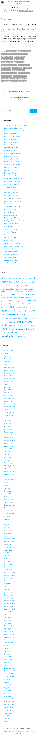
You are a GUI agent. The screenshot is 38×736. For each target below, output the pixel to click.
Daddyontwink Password (12, 201)
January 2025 (8, 401)
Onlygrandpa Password (12, 243)
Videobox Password (10, 187)
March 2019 (8, 592)
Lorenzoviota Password (12, 139)
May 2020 (7, 558)
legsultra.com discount (18, 70)
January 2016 (8, 699)
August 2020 (8, 550)
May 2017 (7, 654)
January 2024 (8, 435)
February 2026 (9, 367)
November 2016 (9, 671)
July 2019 (7, 586)
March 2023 (8, 463)
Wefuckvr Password (10, 232)
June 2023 (7, 454)
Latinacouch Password (11, 167)
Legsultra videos (6, 70)
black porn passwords (24, 51)
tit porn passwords (22, 81)
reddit (4, 328)
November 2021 (9, 508)
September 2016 (9, 676)
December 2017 (9, 634)
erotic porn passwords (21, 54)
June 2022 (7, 488)
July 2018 (7, 615)
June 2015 (7, 718)
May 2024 (7, 423)
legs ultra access (19, 59)
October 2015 (8, 707)
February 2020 (9, 567)
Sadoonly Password (10, 150)
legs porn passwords (7, 59)
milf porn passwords (19, 311)
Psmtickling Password (11, 204)
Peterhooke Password (11, 142)
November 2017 (9, 637)
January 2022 (8, 502)
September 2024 (9, 412)
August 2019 (8, 584)
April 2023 (7, 460)
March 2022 (8, 496)
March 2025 (8, 395)
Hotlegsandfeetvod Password (14, 221)
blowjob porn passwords (21, 291)
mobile (31, 310)
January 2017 (8, 665)
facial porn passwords (18, 297)
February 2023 (9, 466)
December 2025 (9, 370)
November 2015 (9, 704)
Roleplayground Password (13, 181)
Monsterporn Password (11, 162)
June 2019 (7, 589)
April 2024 (7, 426)
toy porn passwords (29, 333)
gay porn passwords (18, 301)
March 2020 (8, 564)
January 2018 (8, 631)
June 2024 (7, 421)
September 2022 (9, 480)
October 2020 (8, 544)
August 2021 (8, 516)
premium (19, 321)
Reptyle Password (10, 134)
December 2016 (9, 668)
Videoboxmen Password (12, 190)
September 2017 (9, 643)
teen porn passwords (18, 329)
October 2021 (8, 511)
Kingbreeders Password (12, 136)
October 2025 (8, 376)
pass (4, 314)
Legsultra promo (6, 67)
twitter (10, 336)
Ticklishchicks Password (12, 207)
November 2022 (9, 474)
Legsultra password (24, 65)
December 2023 (9, 437)
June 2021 (7, 522)
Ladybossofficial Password (13, 128)
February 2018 (9, 629)
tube (4, 336)
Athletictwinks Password (12, 198)
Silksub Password (10, 238)
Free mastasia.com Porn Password (19, 91)
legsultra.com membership (9, 73)
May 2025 (7, 390)
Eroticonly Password (11, 148)
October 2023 (8, 443)
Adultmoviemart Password (13, 263)
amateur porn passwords (20, 278)
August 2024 (8, 415)
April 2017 (7, 657)
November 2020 (9, 541)
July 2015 (7, 716)
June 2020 (7, 556)
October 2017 (8, 640)
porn (26, 318)
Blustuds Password (10, 226)
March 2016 (8, 693)
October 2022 (8, 477)
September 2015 (9, 710)
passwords (7, 318)
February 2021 (8, 533)
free (10, 300)
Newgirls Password (10, 260)
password (21, 314)
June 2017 (7, 651)
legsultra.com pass (7, 75)
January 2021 (8, 536)
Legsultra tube (27, 67)
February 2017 (8, 662)
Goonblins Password (11, 159)
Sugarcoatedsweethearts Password (16, 125)
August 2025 (8, 381)
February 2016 (9, 696)
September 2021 (9, 513)
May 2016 (7, 688)
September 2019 (9, 581)
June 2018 (7, 617)
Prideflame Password (11, 193)
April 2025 (7, 393)
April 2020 (7, 561)
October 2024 (8, 409)
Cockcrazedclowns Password (14, 131)
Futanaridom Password (11, 156)
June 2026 (7, 356)
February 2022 (9, 499)
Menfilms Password (10, 209)
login (12, 306)
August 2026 (8, 350)
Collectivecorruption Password (14, 215)
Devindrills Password (11, 145)
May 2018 (7, 620)
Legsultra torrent (17, 67)
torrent (18, 332)
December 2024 (9, 404)
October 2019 (8, 578)
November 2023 (9, 440)
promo (29, 321)
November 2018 (9, 603)
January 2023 (8, 468)
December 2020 (9, 539)
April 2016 (7, 690)
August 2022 (8, 482)
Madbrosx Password (11, 184)
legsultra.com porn (7, 78)
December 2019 (9, 572)
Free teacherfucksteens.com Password (19, 99)
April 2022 (7, 494)
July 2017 (7, 648)
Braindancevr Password (12, 153)
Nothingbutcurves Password (13, 246)
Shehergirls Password (11, 252)
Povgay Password (10, 240)
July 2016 (7, 682)
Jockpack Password (10, 229)
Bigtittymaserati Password (12, 218)
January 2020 (8, 570)
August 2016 (8, 679)
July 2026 (7, 353)
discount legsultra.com (8, 54)
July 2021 (7, 519)
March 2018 (8, 626)
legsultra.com (27, 39)
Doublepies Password (11, 212)
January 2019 (8, 598)
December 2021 (9, 505)
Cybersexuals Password (12, 257)
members (7, 310)
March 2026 (8, 364)
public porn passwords (20, 78)
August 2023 (8, 449)
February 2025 (9, 398)
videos (18, 336)
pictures (18, 318)
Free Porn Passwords (26, 10)
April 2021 (7, 527)
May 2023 (7, 457)
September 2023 (9, 446)
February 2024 (9, 432)
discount (17, 294)
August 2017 (8, 645)
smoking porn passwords (8, 81)
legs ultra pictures (19, 62)
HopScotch (9, 728)
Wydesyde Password (11, 223)
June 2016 (7, 685)
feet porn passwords (7, 56)
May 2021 (7, 525)
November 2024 (9, 407)
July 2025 (7, 384)
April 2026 (7, 362)
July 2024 (7, 418)
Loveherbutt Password (11, 254)
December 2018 (9, 600)
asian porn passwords (25, 282)
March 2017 (8, 659)
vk (24, 336)
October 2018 (8, 606)
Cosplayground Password (12, 176)
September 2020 (9, 547)
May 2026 (7, 359)
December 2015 (9, 702)
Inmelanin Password (10, 170)
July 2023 (7, 452)
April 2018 (7, 623)
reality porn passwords (29, 325)
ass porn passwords (11, 51)
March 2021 (8, 530)
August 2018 (8, 612)
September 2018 (9, 609)
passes (11, 314)
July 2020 (7, 553)
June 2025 (7, 387)
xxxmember (13, 10)
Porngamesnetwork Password (14, 178)
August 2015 (8, 713)
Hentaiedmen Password (12, 235)
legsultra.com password (20, 75)
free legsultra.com (19, 56)
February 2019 (9, 595)
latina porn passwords (16, 303)
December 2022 (9, 471)
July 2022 (7, 485)
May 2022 (7, 491)
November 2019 (9, 575)
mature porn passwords (21, 307)
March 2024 (8, 429)
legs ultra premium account (9, 65)
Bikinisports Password (11, 173)
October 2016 (8, 674)
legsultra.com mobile (24, 73)
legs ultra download (7, 62)
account (6, 277)
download (28, 294)
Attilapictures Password (12, 164)
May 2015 (7, 721)
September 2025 (9, 378)
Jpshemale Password (11, 249)
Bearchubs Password (11, 195)
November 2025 (9, 373)
